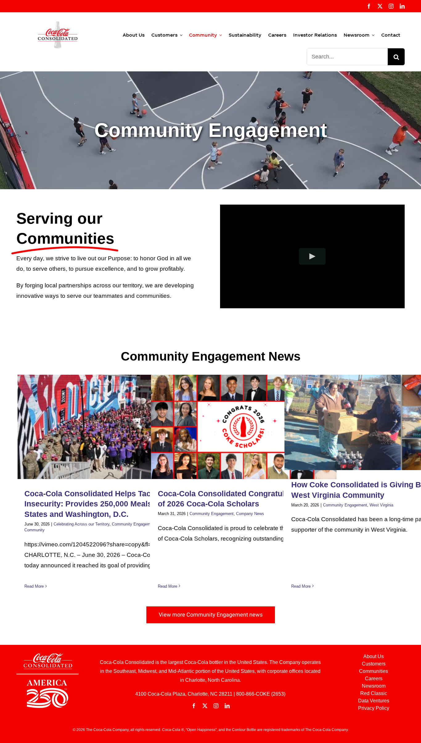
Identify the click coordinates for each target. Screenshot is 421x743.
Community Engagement (134, 524)
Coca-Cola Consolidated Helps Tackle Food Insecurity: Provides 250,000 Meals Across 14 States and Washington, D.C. (107, 504)
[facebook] (368, 6)
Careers (373, 678)
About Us (373, 656)
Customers (374, 663)
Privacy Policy (373, 708)
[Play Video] (312, 256)
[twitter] (380, 6)
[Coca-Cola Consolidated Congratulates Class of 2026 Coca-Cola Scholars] (244, 427)
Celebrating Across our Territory (81, 524)
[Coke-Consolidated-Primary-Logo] (57, 24)
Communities (373, 671)
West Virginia (381, 505)
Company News (250, 513)
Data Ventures (373, 700)
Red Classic (373, 693)
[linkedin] (402, 6)
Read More (34, 586)
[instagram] (391, 6)
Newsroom (374, 686)
